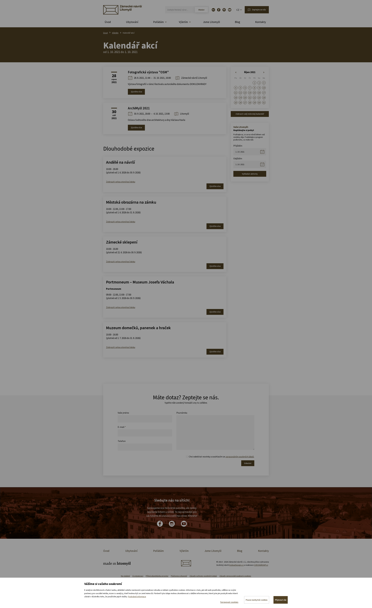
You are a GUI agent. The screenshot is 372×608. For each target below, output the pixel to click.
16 (259, 92)
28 (250, 102)
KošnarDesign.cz (236, 565)
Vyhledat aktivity (250, 174)
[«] (235, 72)
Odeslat (247, 463)
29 (254, 102)
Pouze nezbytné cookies (257, 600)
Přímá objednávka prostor (157, 576)
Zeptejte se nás (259, 9)
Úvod (108, 22)
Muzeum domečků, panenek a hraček (138, 327)
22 (254, 97)
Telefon (122, 441)
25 (236, 102)
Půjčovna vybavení (179, 576)
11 (236, 92)
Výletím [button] (183, 22)
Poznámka (181, 412)
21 (250, 97)
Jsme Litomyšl (211, 22)
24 (264, 97)
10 (264, 87)
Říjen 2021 (249, 72)
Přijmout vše (280, 600)
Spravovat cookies (229, 602)
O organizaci (137, 576)
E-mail (122, 426)
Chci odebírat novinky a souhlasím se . (221, 456)
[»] (263, 72)
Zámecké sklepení (121, 242)
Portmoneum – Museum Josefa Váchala (140, 282)
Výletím (115, 33)
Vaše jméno (123, 412)
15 (254, 92)
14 (250, 92)
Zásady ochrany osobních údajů (203, 576)
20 (245, 97)
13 (245, 92)
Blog (237, 22)
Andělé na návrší (120, 162)
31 (264, 102)
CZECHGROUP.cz (261, 565)
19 (240, 97)
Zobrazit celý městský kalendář (250, 114)
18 (236, 97)
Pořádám (158, 551)
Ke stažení (125, 576)
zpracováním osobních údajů (240, 456)
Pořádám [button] (158, 22)
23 (259, 97)
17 (264, 92)
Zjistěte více (136, 91)
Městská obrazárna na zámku (131, 202)
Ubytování (132, 22)
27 (245, 102)
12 (240, 92)
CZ (237, 9)
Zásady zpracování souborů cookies (235, 576)
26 (240, 102)
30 (259, 102)
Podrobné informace (137, 596)
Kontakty (260, 22)
